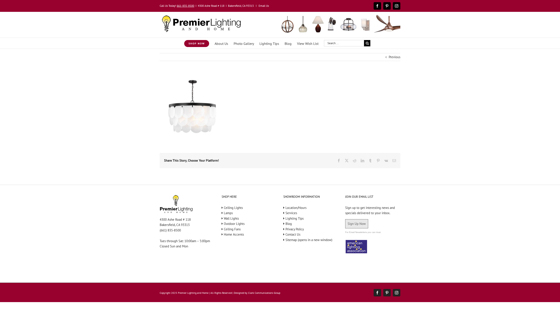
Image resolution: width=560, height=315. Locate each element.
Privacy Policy (294, 229)
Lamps (228, 213)
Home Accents (234, 234)
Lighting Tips (294, 218)
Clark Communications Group (264, 292)
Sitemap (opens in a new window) (308, 240)
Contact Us (292, 234)
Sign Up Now (357, 224)
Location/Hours (295, 208)
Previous (394, 57)
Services (291, 213)
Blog (288, 224)
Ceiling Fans (232, 229)
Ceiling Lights (233, 208)
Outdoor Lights (234, 224)
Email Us (264, 6)
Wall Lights (231, 218)
